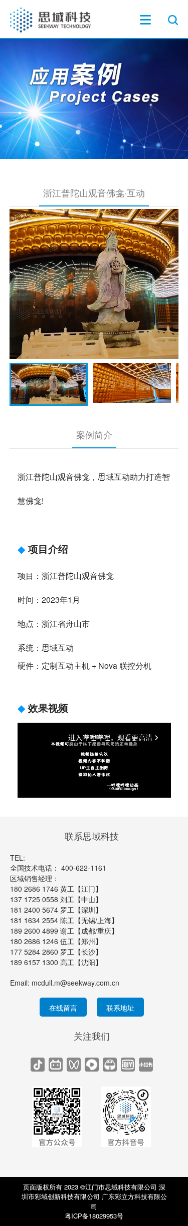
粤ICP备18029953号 (94, 1216)
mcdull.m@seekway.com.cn (75, 983)
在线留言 (63, 1008)
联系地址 (120, 1008)
